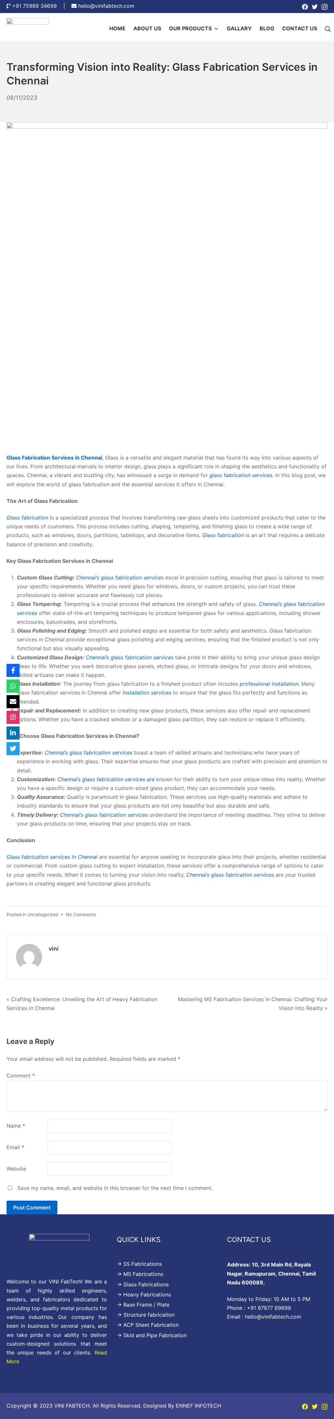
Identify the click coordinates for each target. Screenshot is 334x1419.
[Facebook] (305, 6)
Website (16, 1168)
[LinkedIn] (13, 732)
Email (15, 1147)
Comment (21, 1075)
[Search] (328, 28)
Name (16, 1125)
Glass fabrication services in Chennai (52, 857)
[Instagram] (324, 6)
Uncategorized (42, 914)
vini (54, 948)
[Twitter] (315, 6)
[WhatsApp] (13, 686)
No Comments (81, 914)
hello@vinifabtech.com (106, 6)
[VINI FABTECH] (28, 28)
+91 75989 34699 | (41, 6)
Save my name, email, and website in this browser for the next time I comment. (115, 1188)
